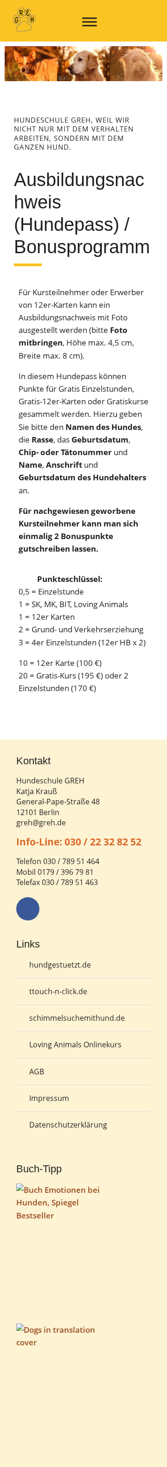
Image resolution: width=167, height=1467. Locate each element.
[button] (13, 71)
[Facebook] (27, 908)
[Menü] (89, 21)
